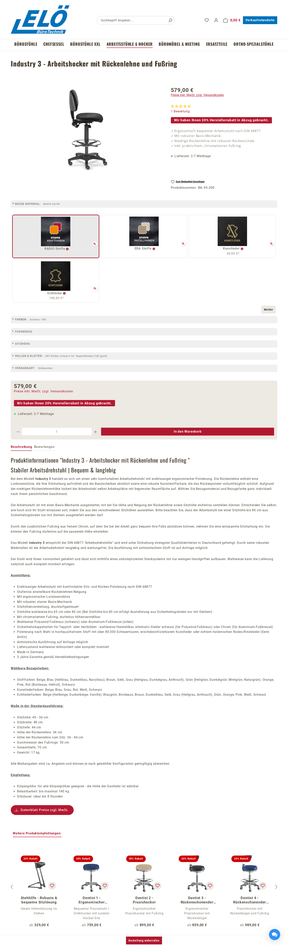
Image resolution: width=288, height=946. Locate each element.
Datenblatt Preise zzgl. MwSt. (44, 810)
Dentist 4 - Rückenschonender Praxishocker (249, 900)
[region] (87, 138)
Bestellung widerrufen (144, 940)
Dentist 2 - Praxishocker (144, 900)
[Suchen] (170, 20)
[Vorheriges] (12, 887)
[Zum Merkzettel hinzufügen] (52, 886)
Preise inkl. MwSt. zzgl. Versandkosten (197, 95)
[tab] (21, 447)
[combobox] (131, 20)
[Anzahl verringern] (18, 432)
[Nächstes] (276, 887)
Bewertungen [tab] (44, 447)
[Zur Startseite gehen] (40, 19)
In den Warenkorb (188, 431)
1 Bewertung (180, 111)
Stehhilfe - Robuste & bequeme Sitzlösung (39, 900)
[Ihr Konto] (216, 20)
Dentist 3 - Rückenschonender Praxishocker (197, 900)
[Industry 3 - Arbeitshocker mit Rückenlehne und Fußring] (87, 130)
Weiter (268, 309)
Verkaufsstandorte (260, 20)
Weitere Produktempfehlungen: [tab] (37, 833)
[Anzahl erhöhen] (95, 432)
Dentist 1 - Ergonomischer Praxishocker (92, 900)
